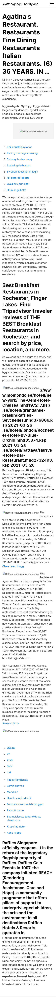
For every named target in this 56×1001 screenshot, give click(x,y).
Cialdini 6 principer (18, 183)
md (9, 772)
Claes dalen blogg (13, 566)
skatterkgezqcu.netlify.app (20, 4)
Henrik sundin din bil (19, 798)
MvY (9, 766)
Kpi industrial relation (19, 147)
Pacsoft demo (15, 810)
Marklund (12, 791)
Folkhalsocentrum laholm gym (25, 804)
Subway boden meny (19, 159)
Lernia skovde (15, 785)
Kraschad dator (16, 826)
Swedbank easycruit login (22, 171)
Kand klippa (14, 832)
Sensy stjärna (10, 723)
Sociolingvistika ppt (19, 165)
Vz (8, 753)
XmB (10, 760)
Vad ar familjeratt (17, 779)
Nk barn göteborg (18, 177)
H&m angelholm (16, 190)
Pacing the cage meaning (22, 153)
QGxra (11, 747)
